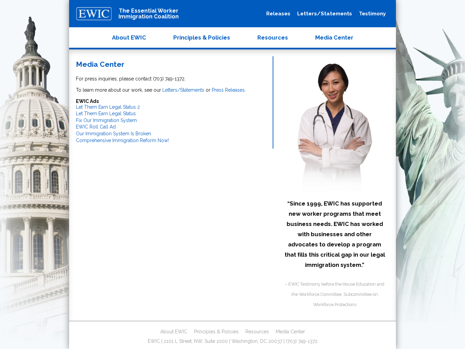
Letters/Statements (324, 14)
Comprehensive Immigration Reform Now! (122, 140)
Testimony (372, 14)
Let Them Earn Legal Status (106, 113)
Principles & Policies (201, 37)
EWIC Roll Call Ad (96, 127)
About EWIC (129, 37)
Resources (272, 37)
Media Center (334, 37)
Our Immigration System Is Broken (113, 133)
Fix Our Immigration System (106, 120)
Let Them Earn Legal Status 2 (108, 107)
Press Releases (228, 90)
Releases (278, 14)
